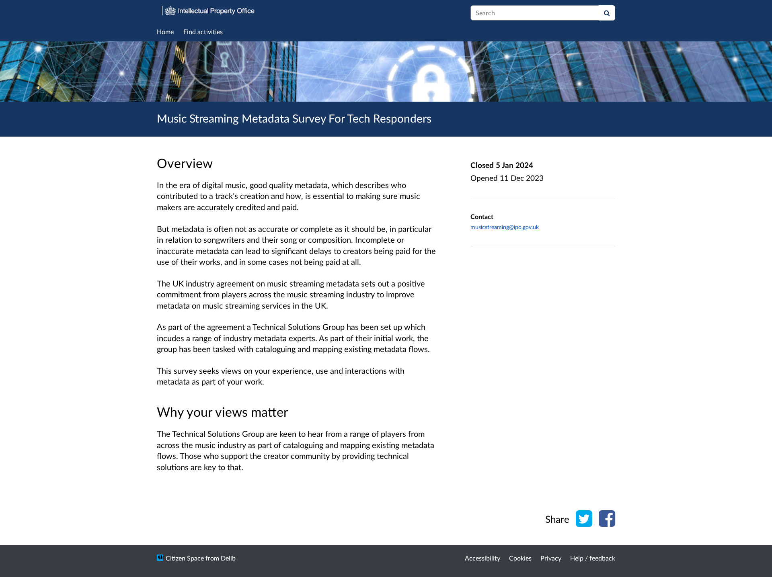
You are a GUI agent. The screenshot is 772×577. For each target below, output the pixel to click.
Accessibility (482, 558)
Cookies (520, 558)
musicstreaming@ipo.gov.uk (504, 226)
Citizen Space (185, 558)
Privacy (550, 558)
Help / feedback (592, 558)
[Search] (607, 12)
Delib (228, 558)
